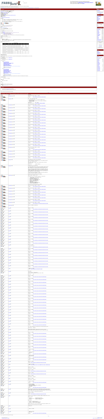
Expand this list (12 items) (5, 85)
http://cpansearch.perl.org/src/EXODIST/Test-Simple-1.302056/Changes (40, 364)
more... (98, 25)
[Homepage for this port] (1, 23)
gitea (97, 38)
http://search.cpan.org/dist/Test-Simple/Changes (39, 276)
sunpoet (9, 216)
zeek (97, 36)
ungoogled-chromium (98, 35)
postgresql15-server (99, 40)
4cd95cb (5, 14)
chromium (98, 32)
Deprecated (98, 60)
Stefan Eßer (10, 159)
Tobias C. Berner (10, 175)
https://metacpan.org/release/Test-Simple (6, 17)
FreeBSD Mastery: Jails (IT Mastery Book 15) (85, 2)
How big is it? (98, 18)
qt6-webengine (98, 34)
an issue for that (37, 7)
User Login (98, 10)
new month (98, 70)
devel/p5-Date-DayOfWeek (7, 71)
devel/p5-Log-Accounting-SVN (7, 65)
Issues (98, 17)
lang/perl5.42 (10, 57)
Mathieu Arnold (10, 205)
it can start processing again (30, 7)
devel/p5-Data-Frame (6, 64)
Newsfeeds (98, 53)
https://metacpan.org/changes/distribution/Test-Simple (40, 203)
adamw (9, 361)
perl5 (4, 15)
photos (83, 3)
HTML (98, 417)
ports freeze (3, 7)
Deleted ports (98, 52)
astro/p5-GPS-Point (6, 69)
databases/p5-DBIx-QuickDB (7, 63)
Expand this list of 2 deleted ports (7, 75)
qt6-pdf (98, 33)
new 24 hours (98, 67)
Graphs (98, 56)
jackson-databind (99, 29)
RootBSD (100, 13)
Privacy (98, 19)
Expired (98, 65)
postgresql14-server (99, 39)
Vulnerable (98, 64)
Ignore (98, 61)
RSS (101, 417)
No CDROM (98, 63)
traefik (98, 30)
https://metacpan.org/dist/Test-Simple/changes (39, 108)
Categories (98, 51)
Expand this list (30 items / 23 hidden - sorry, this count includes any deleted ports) (12, 73)
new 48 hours (98, 68)
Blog (97, 20)
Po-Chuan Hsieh (10, 107)
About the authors (99, 16)
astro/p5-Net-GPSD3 (6, 62)
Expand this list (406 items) (4, 27)
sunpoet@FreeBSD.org (5, 12)
